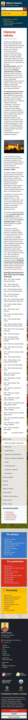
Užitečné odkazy (9, 577)
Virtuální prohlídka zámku (11, 545)
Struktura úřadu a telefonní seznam (14, 543)
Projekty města (8, 573)
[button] (25, 8)
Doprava (5, 485)
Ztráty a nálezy (7, 504)
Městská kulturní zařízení (11, 599)
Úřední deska (9, 512)
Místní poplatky (8, 579)
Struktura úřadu (10, 514)
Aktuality (4, 645)
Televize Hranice (10, 519)
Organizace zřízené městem (12, 454)
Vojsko (6, 462)
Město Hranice (8, 21)
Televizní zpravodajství (11, 548)
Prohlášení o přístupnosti (8, 665)
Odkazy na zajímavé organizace (14, 458)
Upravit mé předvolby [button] (14, 717)
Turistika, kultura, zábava (10, 496)
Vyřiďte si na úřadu (9, 539)
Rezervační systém (9, 552)
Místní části (7, 447)
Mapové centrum (8, 488)
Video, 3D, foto (7, 500)
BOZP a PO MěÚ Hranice (11, 583)
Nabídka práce (6, 655)
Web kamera (5, 658)
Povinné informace (11, 515)
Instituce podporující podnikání (13, 575)
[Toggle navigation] (24, 13)
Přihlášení (4, 667)
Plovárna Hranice (9, 601)
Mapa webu (5, 662)
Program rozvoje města (11, 572)
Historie (6, 608)
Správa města (6, 647)
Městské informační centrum (12, 597)
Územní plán (7, 570)
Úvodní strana (6, 19)
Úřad (3, 649)
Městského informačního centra (13, 269)
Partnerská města (9, 466)
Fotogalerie (7, 606)
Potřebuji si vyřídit (11, 517)
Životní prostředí (8, 477)
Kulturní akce (8, 595)
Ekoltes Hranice (8, 581)
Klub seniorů (8, 473)
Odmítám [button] (14, 713)
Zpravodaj (7, 550)
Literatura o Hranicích (11, 469)
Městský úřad (8, 566)
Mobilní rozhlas (8, 554)
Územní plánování (9, 547)
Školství (5, 481)
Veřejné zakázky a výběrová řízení (14, 568)
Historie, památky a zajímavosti (13, 23)
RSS (3, 664)
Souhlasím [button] (14, 710)
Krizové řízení (7, 492)
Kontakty (4, 653)
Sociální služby (9, 450)
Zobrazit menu (6, 13)
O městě (14, 19)
